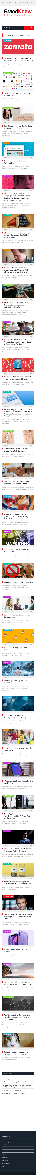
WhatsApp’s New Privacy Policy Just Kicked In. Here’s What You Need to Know (17, 816)
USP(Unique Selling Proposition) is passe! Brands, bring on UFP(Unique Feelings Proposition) (17, 1086)
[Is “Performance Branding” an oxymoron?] (18, 938)
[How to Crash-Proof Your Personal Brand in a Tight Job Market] (18, 837)
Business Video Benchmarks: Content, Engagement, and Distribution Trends (16, 305)
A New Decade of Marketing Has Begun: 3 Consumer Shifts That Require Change (17, 235)
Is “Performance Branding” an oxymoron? (16, 950)
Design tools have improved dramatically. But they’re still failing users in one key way (16, 270)
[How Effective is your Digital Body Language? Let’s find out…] (18, 115)
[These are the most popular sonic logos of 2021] (18, 81)
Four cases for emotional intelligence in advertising (15, 716)
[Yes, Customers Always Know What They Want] (18, 737)
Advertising (7, 40)
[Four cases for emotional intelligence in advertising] (18, 704)
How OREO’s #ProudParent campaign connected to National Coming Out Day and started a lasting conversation (17, 197)
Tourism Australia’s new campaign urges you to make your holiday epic (19, 983)
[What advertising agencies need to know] (18, 636)
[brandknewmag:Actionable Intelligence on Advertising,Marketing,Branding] (18, 12)
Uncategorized (6, 1163)
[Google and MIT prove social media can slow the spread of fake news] (18, 365)
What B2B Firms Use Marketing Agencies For (16, 550)
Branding (7, 176)
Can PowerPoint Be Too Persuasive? (18, 582)
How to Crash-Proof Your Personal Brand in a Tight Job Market (17, 850)
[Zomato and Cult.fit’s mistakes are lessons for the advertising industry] (18, 47)
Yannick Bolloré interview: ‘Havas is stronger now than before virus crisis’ (18, 916)
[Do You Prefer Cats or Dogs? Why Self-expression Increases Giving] (18, 870)
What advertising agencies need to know (18, 649)
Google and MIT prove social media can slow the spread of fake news (18, 378)
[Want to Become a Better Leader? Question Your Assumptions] (18, 470)
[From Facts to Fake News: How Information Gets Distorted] (18, 437)
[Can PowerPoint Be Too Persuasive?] (18, 571)
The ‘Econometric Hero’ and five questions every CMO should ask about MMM (17, 1017)
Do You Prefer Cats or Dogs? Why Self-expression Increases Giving (17, 883)
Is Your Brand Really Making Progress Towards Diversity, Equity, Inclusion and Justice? (18, 342)
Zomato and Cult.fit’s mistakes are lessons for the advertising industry (18, 59)
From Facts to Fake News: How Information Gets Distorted (16, 450)
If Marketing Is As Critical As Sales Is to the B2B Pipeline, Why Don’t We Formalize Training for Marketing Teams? (18, 413)
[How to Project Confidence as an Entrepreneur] (18, 603)
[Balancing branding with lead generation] (18, 669)
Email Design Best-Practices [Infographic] (15, 162)
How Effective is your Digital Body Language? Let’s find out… (18, 127)
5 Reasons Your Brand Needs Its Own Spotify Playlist (19, 782)
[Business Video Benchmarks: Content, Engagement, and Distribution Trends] (18, 291)
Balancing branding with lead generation (16, 681)
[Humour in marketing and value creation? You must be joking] (18, 1041)
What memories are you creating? (11, 1090)
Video (4, 1166)
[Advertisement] (19, 20)
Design (6, 143)
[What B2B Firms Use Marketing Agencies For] (18, 538)
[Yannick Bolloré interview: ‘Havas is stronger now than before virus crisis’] (18, 903)
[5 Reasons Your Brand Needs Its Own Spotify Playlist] (18, 770)
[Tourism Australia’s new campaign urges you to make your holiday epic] (18, 971)
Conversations (8, 896)
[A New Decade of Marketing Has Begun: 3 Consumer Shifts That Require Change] (18, 221)
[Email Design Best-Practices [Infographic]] (18, 149)
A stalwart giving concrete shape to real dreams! (15, 1079)
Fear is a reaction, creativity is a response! (14, 1093)
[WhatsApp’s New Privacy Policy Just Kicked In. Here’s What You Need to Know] (18, 802)
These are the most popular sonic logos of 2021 (17, 94)
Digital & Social (8, 73)
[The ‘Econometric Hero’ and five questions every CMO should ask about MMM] (18, 1004)
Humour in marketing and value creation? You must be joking (17, 1053)
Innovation (5, 1157)
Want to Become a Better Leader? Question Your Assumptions (17, 482)
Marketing (7, 215)
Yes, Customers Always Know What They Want (18, 749)
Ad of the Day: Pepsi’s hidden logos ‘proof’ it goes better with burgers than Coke (18, 516)
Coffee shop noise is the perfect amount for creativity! (18, 2)
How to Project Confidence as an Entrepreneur (17, 616)
